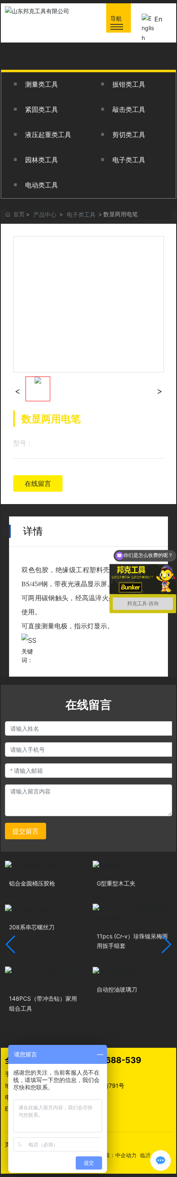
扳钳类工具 (128, 84)
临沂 (145, 1155)
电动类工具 (41, 185)
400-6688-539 (110, 1060)
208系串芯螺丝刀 (31, 927)
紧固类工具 (41, 109)
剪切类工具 (128, 134)
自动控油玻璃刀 (117, 989)
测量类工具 (41, 84)
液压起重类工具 (48, 134)
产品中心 (44, 214)
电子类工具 (128, 159)
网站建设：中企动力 (112, 1155)
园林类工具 (41, 159)
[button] (10, 944)
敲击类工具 (128, 109)
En (158, 19)
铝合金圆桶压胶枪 (32, 883)
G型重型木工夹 (116, 883)
